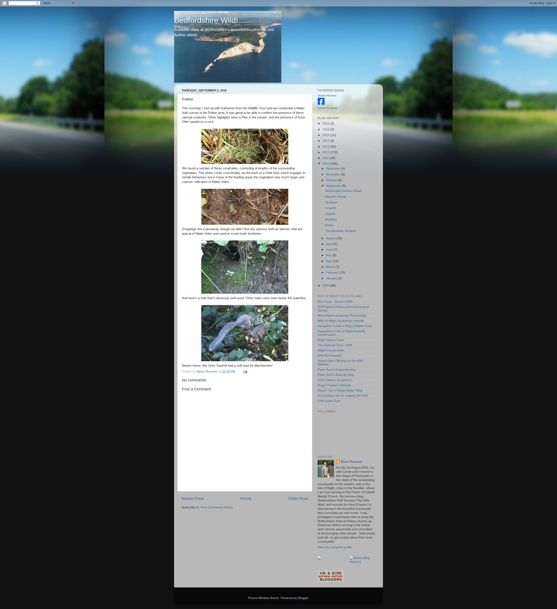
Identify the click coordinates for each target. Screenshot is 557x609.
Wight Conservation (331, 350)
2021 (326, 123)
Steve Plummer (351, 461)
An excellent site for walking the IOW (343, 395)
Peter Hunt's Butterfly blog (336, 374)
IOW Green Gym (329, 401)
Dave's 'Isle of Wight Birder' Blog (340, 390)
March (331, 266)
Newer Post (192, 498)
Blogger (303, 598)
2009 (326, 285)
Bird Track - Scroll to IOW (335, 301)
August (331, 238)
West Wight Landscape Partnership (342, 315)
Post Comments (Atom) (217, 507)
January (332, 278)
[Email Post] (245, 371)
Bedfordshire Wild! (206, 20)
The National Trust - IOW (335, 345)
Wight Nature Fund (331, 340)
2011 (326, 158)
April (329, 261)
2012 (326, 152)
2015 (326, 135)
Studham (331, 202)
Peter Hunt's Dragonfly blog (337, 369)
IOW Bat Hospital (329, 355)
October (332, 180)
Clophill (330, 214)
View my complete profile (335, 547)
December (333, 168)
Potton (329, 225)
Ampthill (330, 208)
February (332, 272)
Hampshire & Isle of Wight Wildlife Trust (345, 326)
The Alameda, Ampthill (340, 231)
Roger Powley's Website (334, 385)
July (329, 244)
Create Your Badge (328, 108)
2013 (326, 146)
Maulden (331, 219)
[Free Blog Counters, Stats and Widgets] (319, 558)
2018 (326, 129)
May (329, 255)
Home (246, 498)
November (333, 174)
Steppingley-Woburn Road (343, 190)
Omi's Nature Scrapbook (334, 380)
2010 (326, 163)
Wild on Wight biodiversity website (341, 320)
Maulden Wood (335, 196)
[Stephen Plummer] (321, 103)
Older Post (298, 498)
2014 (326, 140)
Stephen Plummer (327, 95)
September (334, 185)
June (330, 249)
